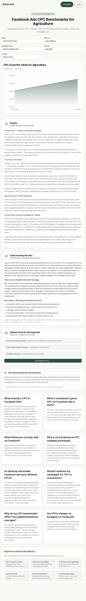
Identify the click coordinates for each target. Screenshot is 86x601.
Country (4, 54)
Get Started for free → (43, 361)
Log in (79, 4)
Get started (67, 4)
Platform (47, 38)
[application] (43, 92)
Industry (46, 46)
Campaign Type (7, 46)
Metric (4, 38)
